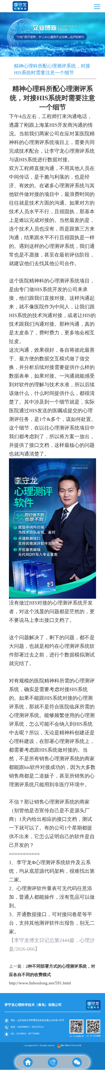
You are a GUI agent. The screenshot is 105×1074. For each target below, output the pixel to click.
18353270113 (37, 1027)
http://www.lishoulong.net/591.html (40, 983)
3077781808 (33, 1033)
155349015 (21, 1033)
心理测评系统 (64, 428)
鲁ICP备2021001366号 (71, 1045)
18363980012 (23, 1027)
